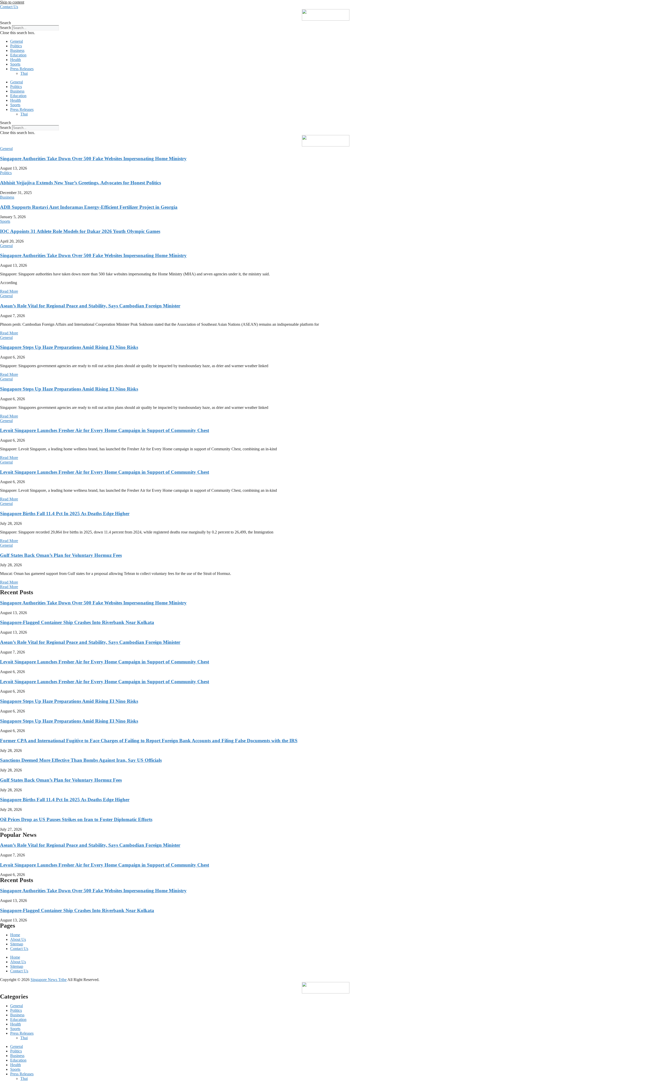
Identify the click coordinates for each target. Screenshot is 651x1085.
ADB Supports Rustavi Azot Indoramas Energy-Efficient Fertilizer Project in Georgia (88, 207)
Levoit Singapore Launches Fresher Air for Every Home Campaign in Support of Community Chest (104, 430)
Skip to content (12, 2)
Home (15, 935)
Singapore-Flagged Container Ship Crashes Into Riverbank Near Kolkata (77, 622)
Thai (24, 73)
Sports (15, 64)
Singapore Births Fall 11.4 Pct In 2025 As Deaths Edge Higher (64, 513)
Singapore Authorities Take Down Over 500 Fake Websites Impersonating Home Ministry (93, 158)
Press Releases (22, 69)
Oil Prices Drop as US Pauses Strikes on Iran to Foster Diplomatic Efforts (76, 819)
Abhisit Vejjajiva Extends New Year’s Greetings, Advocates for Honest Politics (80, 182)
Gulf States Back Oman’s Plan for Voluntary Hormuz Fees (61, 555)
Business (17, 50)
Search (5, 27)
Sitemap (16, 944)
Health (15, 59)
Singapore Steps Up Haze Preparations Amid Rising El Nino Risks (69, 347)
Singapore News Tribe (49, 979)
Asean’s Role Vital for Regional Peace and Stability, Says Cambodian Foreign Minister (90, 305)
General (16, 41)
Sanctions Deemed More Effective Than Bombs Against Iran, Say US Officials (81, 760)
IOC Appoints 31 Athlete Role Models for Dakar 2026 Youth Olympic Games (80, 231)
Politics (16, 46)
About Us (18, 939)
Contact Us (19, 948)
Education (18, 55)
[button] (325, 23)
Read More (9, 291)
